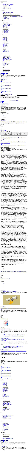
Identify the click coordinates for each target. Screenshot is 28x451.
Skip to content (4, 1)
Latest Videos (3, 306)
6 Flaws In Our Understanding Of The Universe (13, 16)
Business (5, 37)
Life (4, 47)
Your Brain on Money (7, 5)
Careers (4, 430)
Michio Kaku (6, 23)
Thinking (5, 39)
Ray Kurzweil (6, 30)
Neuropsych (5, 38)
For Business (3, 103)
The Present (5, 45)
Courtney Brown (4, 318)
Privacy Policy (6, 426)
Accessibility (5, 429)
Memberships (6, 71)
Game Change (6, 18)
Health (4, 49)
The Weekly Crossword (8, 438)
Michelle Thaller (6, 25)
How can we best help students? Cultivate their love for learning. (14, 121)
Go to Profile (3, 112)
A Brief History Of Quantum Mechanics (11, 15)
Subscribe (8, 103)
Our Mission (5, 423)
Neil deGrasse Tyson (7, 24)
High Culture (6, 43)
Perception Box (6, 63)
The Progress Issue (7, 13)
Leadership (5, 40)
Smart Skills (5, 41)
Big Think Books (6, 56)
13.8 (4, 65)
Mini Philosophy (6, 58)
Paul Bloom (5, 29)
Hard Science (6, 50)
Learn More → (4, 79)
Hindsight (5, 17)
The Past (5, 44)
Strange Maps (6, 64)
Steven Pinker (6, 27)
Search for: (3, 95)
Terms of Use (6, 428)
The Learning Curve (7, 59)
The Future (5, 46)
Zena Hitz (5, 26)
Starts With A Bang (7, 57)
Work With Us (6, 424)
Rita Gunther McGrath (5, 278)
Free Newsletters (6, 70)
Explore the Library (7, 8)
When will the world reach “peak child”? (9, 291)
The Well (5, 62)
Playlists (5, 6)
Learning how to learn (5, 328)
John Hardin (3, 106)
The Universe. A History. (8, 12)
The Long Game (6, 60)
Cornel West (5, 31)
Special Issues (6, 51)
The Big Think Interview (8, 4)
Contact (4, 425)
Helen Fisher (5, 32)
